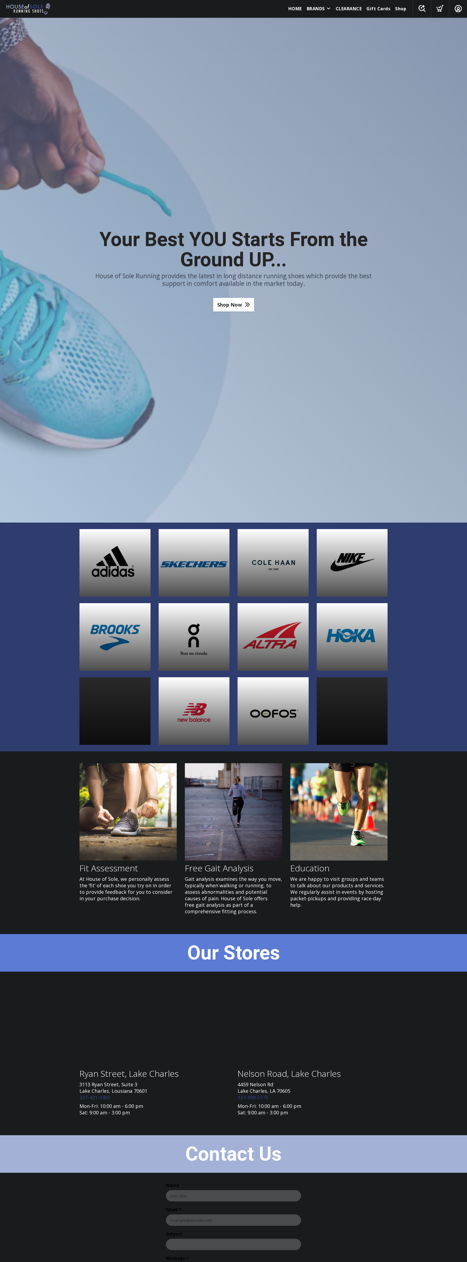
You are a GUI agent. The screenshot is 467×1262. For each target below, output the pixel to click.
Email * (173, 1209)
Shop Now (229, 304)
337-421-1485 (94, 1097)
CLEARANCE (349, 9)
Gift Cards (378, 9)
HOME (295, 9)
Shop (400, 9)
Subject (174, 1234)
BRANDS (316, 9)
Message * (177, 1258)
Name (172, 1185)
